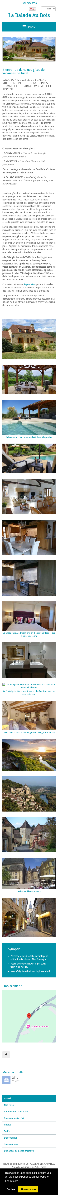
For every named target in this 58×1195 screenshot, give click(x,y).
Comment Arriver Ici (14, 1118)
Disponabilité (10, 1137)
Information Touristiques (16, 1111)
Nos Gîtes (9, 1105)
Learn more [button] (11, 1181)
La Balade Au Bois (29, 15)
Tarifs (7, 1131)
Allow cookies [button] (28, 1189)
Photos (7, 1124)
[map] (29, 1016)
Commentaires (11, 1144)
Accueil (7, 1098)
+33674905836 (29, 3)
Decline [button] (11, 1189)
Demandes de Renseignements (19, 1151)
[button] (6, 49)
